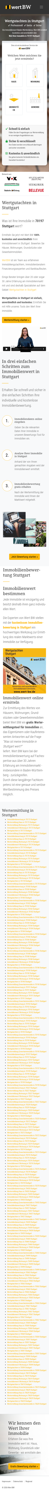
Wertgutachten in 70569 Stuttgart (19, 1334)
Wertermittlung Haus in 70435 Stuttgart (21, 1191)
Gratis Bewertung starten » (24, 1466)
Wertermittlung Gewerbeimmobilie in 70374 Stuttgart (26, 1152)
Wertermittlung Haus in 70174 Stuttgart (21, 839)
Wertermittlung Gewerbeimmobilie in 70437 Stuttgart (26, 1219)
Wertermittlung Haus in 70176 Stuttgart (21, 856)
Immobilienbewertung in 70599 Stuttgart (22, 1356)
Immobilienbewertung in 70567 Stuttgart (22, 1306)
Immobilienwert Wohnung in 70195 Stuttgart (23, 1046)
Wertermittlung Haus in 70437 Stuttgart (21, 1208)
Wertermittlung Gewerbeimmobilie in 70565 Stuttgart (26, 1303)
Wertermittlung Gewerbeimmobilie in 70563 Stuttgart (26, 1286)
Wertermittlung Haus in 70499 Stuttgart (21, 1258)
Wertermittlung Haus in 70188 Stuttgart (21, 956)
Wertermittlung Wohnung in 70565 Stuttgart (23, 1295)
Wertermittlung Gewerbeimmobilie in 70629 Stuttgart (26, 1404)
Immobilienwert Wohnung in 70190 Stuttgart (23, 979)
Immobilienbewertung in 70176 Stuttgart (22, 853)
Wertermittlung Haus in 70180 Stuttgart (21, 889)
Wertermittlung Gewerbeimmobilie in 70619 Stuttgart (26, 1387)
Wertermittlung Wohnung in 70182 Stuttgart (23, 909)
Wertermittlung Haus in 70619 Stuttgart (21, 1376)
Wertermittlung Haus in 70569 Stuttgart (21, 1325)
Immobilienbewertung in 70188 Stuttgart (22, 953)
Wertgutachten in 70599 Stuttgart (19, 1367)
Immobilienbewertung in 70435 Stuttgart (22, 1188)
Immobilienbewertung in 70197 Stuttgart (22, 1054)
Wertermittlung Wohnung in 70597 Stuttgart (23, 1345)
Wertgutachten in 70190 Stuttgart (19, 981)
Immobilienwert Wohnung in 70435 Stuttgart (23, 1197)
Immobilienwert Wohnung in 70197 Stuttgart (23, 1063)
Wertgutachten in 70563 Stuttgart (19, 1283)
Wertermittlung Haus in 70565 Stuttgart (21, 1292)
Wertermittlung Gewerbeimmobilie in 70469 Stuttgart (26, 1253)
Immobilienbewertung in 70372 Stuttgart (22, 1121)
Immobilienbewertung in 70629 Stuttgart (22, 1390)
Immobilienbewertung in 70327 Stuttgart (22, 1088)
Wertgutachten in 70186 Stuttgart (19, 948)
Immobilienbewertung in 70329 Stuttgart (22, 1105)
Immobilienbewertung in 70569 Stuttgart (22, 1323)
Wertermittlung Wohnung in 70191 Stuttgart (23, 993)
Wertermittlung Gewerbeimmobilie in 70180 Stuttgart (26, 900)
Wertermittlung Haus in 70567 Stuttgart (21, 1309)
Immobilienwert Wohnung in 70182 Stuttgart (23, 912)
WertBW (6, 260)
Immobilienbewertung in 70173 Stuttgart (22, 819)
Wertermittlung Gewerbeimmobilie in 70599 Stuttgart (26, 1370)
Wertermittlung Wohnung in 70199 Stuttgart (23, 1077)
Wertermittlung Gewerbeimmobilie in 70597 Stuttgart (26, 1353)
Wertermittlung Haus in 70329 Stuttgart (21, 1107)
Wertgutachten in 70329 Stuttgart (19, 1116)
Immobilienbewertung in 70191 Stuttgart (22, 987)
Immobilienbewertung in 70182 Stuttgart (22, 903)
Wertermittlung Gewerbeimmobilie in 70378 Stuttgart (26, 1186)
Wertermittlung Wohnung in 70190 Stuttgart (23, 976)
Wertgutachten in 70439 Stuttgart (19, 1233)
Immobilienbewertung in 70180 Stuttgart (22, 886)
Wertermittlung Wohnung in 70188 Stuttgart (23, 959)
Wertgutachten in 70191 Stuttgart (19, 998)
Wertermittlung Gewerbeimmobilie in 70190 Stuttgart (26, 984)
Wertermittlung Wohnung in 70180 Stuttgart (23, 892)
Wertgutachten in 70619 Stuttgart (19, 1384)
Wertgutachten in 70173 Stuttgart (19, 830)
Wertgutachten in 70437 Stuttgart (19, 1216)
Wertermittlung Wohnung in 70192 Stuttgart (23, 1009)
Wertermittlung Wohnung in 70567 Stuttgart (23, 1311)
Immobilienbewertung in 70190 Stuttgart (22, 970)
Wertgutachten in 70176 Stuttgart (19, 864)
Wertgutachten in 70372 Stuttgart (19, 1132)
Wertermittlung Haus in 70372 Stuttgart (21, 1124)
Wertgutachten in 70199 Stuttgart (19, 1082)
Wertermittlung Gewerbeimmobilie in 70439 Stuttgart (26, 1236)
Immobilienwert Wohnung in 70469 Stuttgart (23, 1247)
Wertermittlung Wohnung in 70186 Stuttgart (23, 942)
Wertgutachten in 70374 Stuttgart (19, 1149)
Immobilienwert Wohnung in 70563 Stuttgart (23, 1281)
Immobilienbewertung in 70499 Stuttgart (22, 1256)
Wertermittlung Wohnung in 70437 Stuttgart (23, 1211)
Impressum (6, 1481)
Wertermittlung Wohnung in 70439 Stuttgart (23, 1228)
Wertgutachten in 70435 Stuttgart (19, 1200)
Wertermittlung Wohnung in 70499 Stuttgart (23, 1261)
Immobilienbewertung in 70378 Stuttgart (22, 1172)
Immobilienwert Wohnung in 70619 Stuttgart (23, 1381)
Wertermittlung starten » (16, 320)
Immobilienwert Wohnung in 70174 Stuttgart (23, 844)
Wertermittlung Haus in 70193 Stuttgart (21, 1023)
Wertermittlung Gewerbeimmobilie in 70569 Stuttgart (26, 1337)
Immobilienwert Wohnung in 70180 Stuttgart (23, 895)
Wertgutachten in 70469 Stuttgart (19, 1250)
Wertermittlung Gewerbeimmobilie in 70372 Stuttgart (26, 1135)
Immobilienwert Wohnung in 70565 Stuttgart (23, 1297)
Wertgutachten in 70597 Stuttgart (19, 1351)
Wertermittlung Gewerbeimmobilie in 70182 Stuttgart (26, 917)
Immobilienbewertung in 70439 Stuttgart (22, 1222)
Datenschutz (18, 1481)
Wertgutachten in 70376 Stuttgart (19, 1166)
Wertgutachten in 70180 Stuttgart (19, 898)
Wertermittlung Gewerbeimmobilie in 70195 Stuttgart (26, 1051)
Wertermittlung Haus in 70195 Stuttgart (21, 1040)
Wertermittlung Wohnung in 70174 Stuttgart (23, 842)
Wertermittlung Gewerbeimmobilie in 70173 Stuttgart (26, 833)
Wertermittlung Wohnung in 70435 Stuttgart (23, 1194)
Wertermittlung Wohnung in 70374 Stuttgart (23, 1144)
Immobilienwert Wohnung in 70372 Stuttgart (23, 1130)
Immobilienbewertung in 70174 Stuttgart (22, 836)
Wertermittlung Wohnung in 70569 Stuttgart (23, 1328)
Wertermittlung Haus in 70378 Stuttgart (21, 1174)
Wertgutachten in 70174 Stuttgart (19, 847)
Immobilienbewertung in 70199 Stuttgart (22, 1071)
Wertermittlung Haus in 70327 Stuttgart (21, 1091)
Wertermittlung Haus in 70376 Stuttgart (21, 1158)
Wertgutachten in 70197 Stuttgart (19, 1065)
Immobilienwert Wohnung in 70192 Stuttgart (23, 1012)
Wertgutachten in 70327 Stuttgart (19, 1099)
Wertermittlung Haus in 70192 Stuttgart (21, 1007)
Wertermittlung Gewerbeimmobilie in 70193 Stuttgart (26, 1035)
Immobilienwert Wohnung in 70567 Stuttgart (23, 1314)
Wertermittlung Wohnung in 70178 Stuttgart (23, 875)
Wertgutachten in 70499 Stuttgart (19, 1267)
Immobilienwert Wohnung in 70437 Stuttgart (23, 1214)
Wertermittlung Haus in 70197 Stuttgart (21, 1057)
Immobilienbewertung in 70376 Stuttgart (22, 1155)
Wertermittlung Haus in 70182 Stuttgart (21, 906)
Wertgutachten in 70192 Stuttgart (19, 1015)
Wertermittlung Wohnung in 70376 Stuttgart (23, 1160)
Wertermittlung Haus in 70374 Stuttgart (21, 1141)
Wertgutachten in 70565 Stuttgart (19, 1300)
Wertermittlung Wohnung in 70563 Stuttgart (23, 1278)
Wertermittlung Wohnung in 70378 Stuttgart (23, 1177)
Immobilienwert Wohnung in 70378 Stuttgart (23, 1180)
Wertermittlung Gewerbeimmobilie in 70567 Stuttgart (26, 1320)
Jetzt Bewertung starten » (24, 556)
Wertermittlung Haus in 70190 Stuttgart (21, 973)
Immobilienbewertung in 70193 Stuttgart (22, 1021)
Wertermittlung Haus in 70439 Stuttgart (21, 1225)
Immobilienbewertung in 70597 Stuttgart (22, 1339)
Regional (29, 1481)
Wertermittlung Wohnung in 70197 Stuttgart (23, 1060)
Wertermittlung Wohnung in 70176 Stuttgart (23, 858)
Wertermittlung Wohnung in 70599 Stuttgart (23, 1362)
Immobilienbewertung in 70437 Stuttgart (22, 1205)
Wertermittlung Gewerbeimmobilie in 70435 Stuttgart (26, 1202)
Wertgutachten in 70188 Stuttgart (19, 965)
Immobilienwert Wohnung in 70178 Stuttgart (23, 878)
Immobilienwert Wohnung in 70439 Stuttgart (23, 1230)
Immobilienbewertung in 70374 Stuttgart (22, 1138)
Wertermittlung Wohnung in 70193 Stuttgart (23, 1026)
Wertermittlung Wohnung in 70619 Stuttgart (23, 1379)
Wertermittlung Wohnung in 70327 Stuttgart (23, 1093)
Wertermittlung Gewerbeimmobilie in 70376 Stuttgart (26, 1169)
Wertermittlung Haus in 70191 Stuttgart (21, 990)
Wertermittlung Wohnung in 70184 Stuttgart (23, 926)
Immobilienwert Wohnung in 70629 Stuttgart (23, 1398)
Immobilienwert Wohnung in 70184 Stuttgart (23, 928)
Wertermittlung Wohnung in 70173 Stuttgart (23, 825)
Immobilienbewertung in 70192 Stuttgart (22, 1004)
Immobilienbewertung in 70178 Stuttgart (22, 870)
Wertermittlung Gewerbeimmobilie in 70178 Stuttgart (26, 884)
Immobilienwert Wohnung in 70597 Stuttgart (23, 1348)
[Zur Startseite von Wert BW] (18, 7)
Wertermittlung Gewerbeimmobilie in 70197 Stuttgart (26, 1068)
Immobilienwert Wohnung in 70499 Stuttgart (23, 1264)
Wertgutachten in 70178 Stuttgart (19, 881)
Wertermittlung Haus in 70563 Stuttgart (21, 1275)
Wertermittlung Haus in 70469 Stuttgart (21, 1242)
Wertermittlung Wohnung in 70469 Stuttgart (23, 1244)
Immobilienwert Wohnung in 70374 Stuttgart (23, 1146)
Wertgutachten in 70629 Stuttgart (19, 1401)
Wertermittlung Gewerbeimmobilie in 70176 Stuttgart (26, 867)
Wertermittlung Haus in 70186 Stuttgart (21, 940)
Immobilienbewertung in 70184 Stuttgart (22, 920)
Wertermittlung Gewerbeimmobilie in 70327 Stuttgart (26, 1102)
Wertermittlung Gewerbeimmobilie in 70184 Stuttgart (26, 934)
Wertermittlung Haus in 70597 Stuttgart (21, 1342)
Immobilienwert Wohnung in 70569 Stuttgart (23, 1331)
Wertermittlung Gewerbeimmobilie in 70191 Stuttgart (26, 1001)
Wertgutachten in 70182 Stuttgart (19, 914)
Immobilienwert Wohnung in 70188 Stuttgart (23, 962)
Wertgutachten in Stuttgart (22, 289)
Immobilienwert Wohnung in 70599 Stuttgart (23, 1365)
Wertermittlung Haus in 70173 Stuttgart (21, 822)
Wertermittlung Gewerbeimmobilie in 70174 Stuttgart (26, 850)
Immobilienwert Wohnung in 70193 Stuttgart (23, 1029)
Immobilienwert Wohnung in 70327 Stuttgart (23, 1096)
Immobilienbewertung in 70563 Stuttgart (22, 1272)
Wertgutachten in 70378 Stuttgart (19, 1183)
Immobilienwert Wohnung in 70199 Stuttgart (23, 1079)
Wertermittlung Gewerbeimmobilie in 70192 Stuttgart (26, 1018)
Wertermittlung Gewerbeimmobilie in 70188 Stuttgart (26, 967)
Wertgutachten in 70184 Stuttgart (19, 931)
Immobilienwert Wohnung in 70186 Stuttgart (23, 945)
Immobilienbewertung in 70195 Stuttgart (22, 1037)
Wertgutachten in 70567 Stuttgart (19, 1317)
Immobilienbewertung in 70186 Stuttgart (22, 937)
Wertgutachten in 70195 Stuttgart (19, 1049)
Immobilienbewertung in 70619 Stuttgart (22, 1373)
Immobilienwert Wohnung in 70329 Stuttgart (23, 1113)
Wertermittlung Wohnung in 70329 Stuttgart (23, 1110)
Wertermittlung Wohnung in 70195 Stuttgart (23, 1043)
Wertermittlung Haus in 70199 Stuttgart (21, 1074)
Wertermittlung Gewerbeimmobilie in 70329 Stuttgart (26, 1118)
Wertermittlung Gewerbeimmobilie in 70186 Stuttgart (26, 951)
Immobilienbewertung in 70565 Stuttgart (22, 1289)
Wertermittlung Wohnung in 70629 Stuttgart (23, 1395)
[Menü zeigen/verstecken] (41, 7)
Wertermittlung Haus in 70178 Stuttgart (21, 872)
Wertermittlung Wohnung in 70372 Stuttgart (23, 1127)
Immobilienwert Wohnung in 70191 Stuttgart (23, 995)
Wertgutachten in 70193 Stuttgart (19, 1032)
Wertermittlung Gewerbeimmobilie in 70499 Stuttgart (26, 1269)
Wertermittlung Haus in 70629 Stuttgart (21, 1393)
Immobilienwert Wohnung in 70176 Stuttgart (23, 861)
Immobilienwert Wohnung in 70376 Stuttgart (23, 1163)
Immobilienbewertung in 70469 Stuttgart (22, 1239)
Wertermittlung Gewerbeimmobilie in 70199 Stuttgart (26, 1085)
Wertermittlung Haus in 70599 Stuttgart (21, 1359)
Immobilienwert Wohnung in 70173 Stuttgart (23, 828)
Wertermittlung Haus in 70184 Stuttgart (21, 923)
